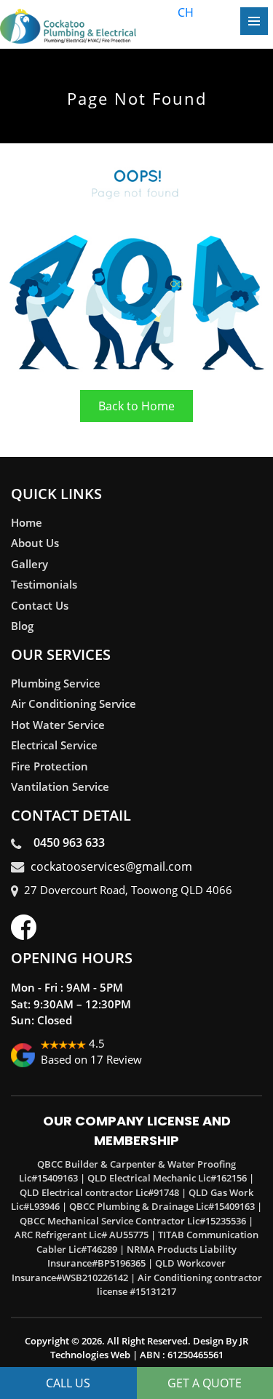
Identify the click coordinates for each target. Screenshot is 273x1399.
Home (26, 522)
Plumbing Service (55, 683)
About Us (35, 542)
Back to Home (136, 406)
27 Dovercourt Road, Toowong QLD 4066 (128, 889)
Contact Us (39, 605)
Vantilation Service (60, 786)
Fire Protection (49, 766)
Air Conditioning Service (73, 703)
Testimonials (44, 584)
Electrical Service (54, 745)
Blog (22, 625)
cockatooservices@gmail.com (111, 866)
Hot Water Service (58, 724)
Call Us (68, 1383)
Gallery (29, 564)
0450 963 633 (66, 842)
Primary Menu (254, 21)
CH (186, 12)
